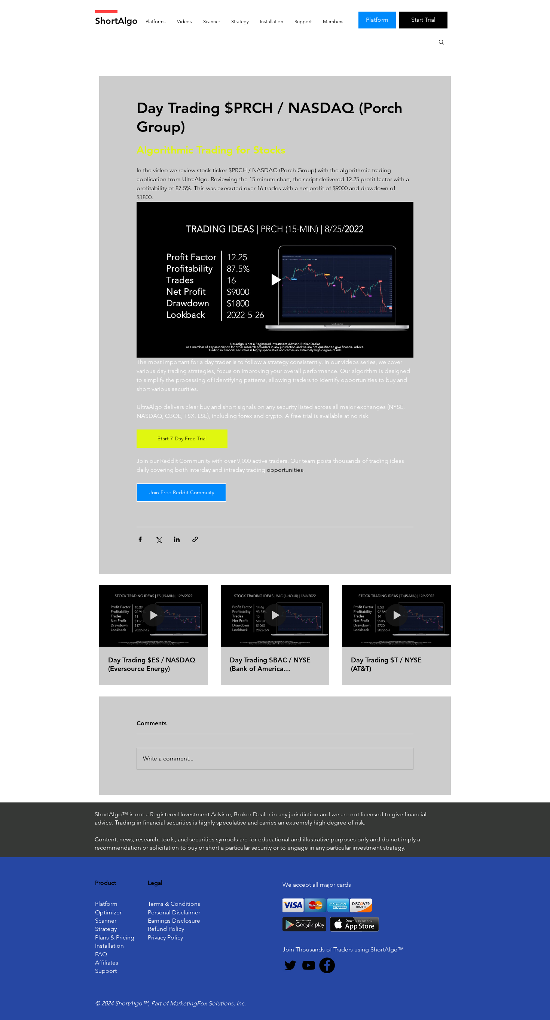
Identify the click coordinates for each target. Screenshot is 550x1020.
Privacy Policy (165, 937)
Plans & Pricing (114, 937)
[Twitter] (290, 965)
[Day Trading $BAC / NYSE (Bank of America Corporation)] (275, 616)
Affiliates (106, 962)
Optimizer (108, 912)
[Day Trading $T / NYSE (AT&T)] (396, 615)
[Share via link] (195, 539)
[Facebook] (327, 965)
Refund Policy (166, 928)
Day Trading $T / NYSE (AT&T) (386, 664)
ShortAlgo (116, 20)
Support (106, 970)
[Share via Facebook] (140, 539)
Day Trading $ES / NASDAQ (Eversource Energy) (151, 664)
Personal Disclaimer (174, 912)
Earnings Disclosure (174, 920)
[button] (441, 42)
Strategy (106, 928)
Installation (109, 945)
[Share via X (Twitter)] (158, 539)
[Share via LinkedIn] (176, 539)
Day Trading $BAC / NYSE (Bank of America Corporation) (270, 664)
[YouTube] (309, 965)
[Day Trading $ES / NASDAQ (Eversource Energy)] (153, 615)
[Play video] (275, 280)
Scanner (105, 920)
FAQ (101, 954)
